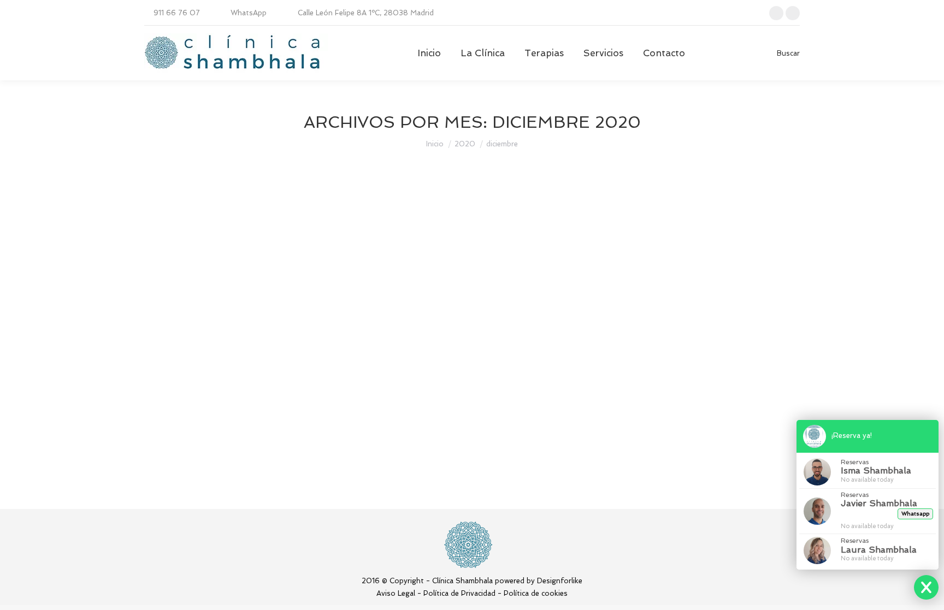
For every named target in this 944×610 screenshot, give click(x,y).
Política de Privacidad (459, 593)
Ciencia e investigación (196, 433)
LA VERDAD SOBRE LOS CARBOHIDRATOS (279, 413)
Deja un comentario (452, 433)
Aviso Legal (395, 593)
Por (290, 433)
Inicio (435, 144)
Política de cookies (536, 593)
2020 (465, 144)
